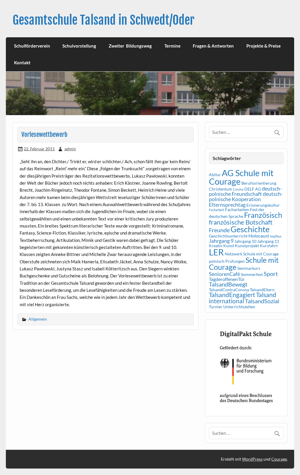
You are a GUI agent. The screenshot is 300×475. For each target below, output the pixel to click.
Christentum (220, 188)
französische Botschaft (240, 222)
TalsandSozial (262, 300)
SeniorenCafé (224, 274)
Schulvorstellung (79, 45)
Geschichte (250, 229)
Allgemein (37, 318)
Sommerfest (252, 274)
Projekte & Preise (263, 45)
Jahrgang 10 (245, 241)
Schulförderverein (32, 45)
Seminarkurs (248, 268)
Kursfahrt (269, 245)
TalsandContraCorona (229, 289)
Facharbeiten (237, 209)
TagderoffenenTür (227, 279)
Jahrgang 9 (221, 240)
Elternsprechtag (227, 204)
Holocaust (258, 235)
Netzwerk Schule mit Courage (252, 253)
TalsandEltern (262, 289)
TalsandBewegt (228, 284)
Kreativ (215, 245)
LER (216, 252)
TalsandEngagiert (232, 295)
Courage (279, 459)
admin (70, 148)
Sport (271, 273)
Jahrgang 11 (268, 241)
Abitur (215, 174)
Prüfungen (235, 261)
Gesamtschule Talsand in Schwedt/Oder (104, 20)
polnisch (216, 261)
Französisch (263, 215)
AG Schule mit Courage (241, 177)
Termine (172, 45)
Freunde (219, 229)
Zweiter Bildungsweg (130, 45)
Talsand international (242, 298)
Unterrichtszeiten (239, 306)
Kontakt (22, 62)
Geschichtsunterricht (228, 235)
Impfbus (276, 236)
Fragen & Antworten (213, 45)
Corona (238, 189)
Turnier (215, 306)
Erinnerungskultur (263, 205)
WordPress (252, 459)
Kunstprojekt (247, 245)
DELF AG (252, 188)
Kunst (228, 245)
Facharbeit (216, 210)
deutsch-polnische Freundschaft (245, 191)
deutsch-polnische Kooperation (246, 196)
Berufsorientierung (258, 183)
